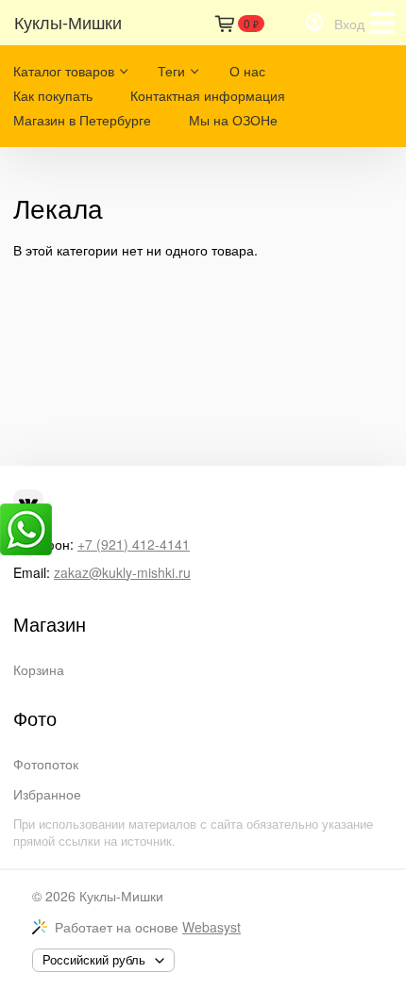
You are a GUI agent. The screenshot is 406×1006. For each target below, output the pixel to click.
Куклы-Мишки (121, 895)
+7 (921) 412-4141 (133, 544)
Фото (35, 718)
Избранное (47, 793)
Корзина (38, 669)
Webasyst (211, 926)
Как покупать (53, 95)
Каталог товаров (63, 70)
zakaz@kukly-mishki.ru (122, 572)
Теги (171, 70)
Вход (349, 23)
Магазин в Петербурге (82, 119)
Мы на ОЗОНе (233, 119)
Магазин (49, 624)
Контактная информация (207, 95)
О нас (247, 70)
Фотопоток (45, 763)
